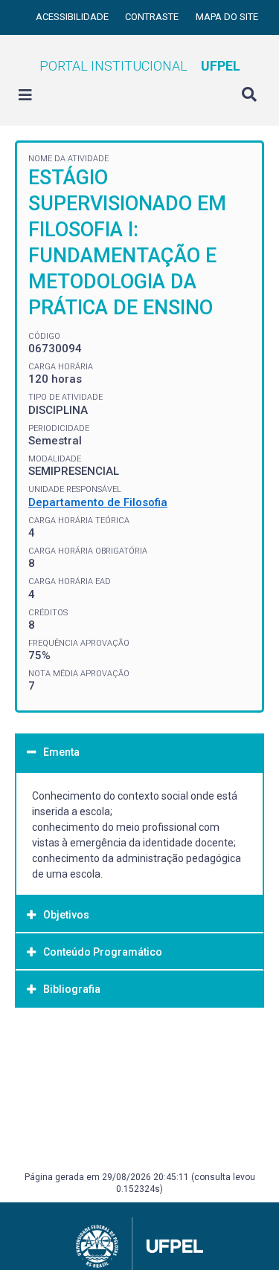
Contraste (153, 16)
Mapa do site (227, 16)
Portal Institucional (139, 66)
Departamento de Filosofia (97, 502)
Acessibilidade (73, 16)
